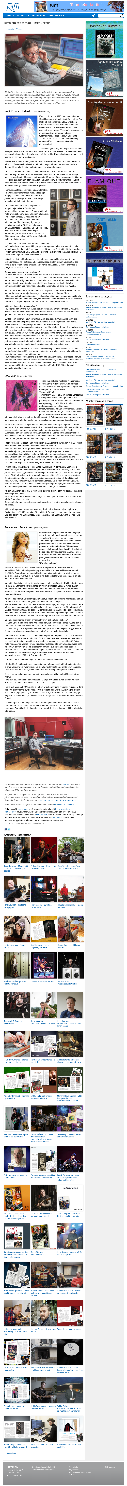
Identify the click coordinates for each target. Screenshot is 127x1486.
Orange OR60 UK (93, 344)
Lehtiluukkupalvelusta (64, 804)
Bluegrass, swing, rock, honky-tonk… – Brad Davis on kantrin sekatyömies (15, 1216)
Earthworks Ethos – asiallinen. (97, 327)
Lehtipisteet (22, 809)
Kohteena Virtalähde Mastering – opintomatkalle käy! (16, 1331)
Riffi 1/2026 (110, 429)
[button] (44, 87)
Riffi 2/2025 (91, 485)
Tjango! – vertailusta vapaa (69, 1329)
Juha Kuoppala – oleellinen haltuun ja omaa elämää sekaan (42, 1293)
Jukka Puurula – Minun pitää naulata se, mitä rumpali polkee (16, 868)
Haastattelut (9, 29)
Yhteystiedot (39, 16)
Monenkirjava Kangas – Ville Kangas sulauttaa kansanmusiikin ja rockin (69, 1098)
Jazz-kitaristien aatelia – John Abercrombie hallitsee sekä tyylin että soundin (16, 1254)
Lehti (9, 16)
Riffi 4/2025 (91, 457)
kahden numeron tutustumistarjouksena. (58, 800)
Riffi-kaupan (41, 814)
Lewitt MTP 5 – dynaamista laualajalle (100, 322)
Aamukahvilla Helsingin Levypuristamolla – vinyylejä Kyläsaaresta (69, 1370)
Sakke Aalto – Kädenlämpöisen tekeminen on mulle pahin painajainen (69, 1408)
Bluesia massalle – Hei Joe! (42, 982)
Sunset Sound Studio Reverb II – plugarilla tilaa (104, 303)
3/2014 (18, 29)
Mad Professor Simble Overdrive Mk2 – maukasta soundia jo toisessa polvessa (101, 358)
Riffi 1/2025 (110, 486)
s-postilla (57, 817)
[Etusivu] (13, 7)
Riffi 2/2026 (91, 429)
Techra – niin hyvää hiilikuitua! (97, 339)
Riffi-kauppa (55, 16)
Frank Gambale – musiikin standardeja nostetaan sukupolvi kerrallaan (68, 1177)
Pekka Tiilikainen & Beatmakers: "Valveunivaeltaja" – (98, 333)
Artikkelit (22, 16)
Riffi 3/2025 (110, 457)
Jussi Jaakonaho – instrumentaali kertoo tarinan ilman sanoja (70, 1023)
